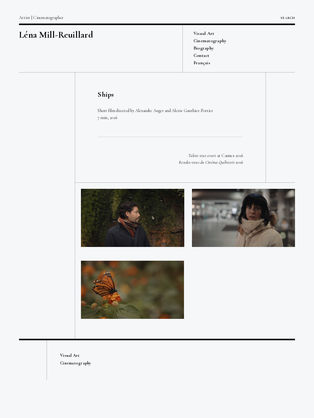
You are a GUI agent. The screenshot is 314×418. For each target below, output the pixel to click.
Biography (203, 48)
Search (288, 18)
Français (201, 62)
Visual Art (203, 33)
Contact (201, 55)
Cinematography (210, 40)
